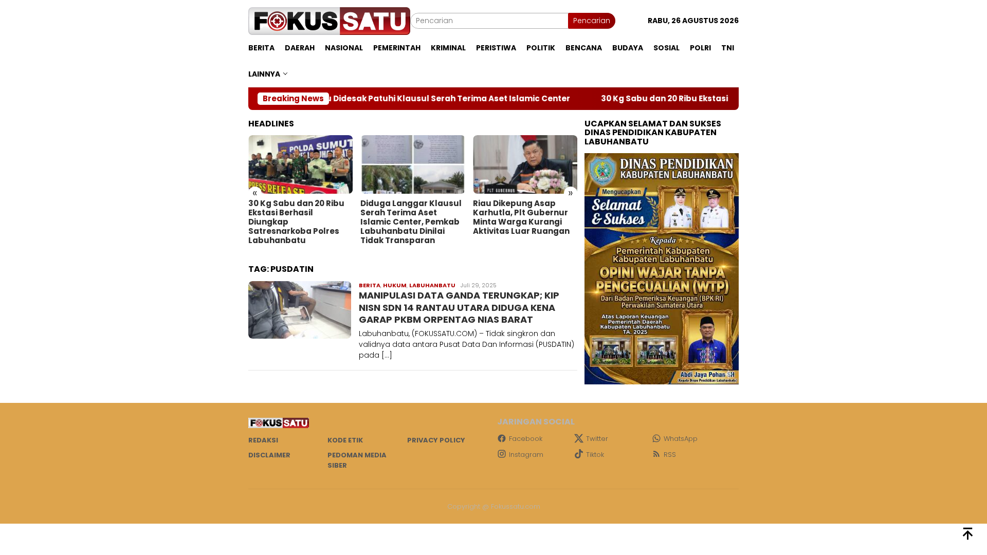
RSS (670, 454)
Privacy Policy (436, 440)
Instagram (526, 454)
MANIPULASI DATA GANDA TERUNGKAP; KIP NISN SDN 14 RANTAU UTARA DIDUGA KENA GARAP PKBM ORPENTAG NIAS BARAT (459, 307)
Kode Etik (345, 440)
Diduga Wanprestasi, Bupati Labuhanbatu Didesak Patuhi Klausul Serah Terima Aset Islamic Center (331, 98)
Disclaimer (269, 455)
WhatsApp (681, 438)
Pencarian (591, 20)
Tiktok (595, 454)
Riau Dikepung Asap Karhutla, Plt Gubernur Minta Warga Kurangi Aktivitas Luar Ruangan (521, 217)
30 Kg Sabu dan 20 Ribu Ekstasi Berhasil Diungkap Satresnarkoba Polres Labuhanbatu (296, 222)
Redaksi (263, 440)
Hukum (395, 285)
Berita (369, 285)
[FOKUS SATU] (329, 20)
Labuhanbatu (432, 285)
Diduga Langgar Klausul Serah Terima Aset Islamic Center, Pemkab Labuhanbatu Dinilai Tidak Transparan (411, 222)
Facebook (525, 438)
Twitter (597, 438)
